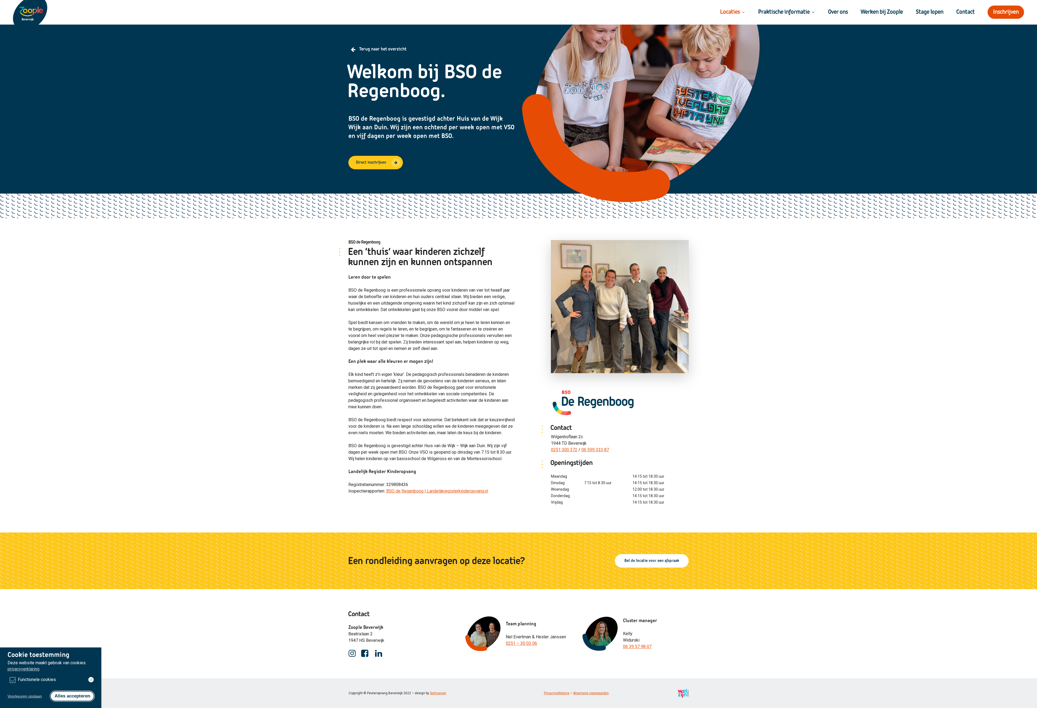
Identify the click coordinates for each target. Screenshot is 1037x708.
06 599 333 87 (595, 449)
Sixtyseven (438, 693)
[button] (375, 162)
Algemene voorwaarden (591, 693)
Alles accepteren (72, 696)
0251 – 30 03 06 (521, 643)
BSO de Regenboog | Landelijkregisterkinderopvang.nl (437, 491)
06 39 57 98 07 (637, 646)
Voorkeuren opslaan (25, 696)
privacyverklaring (23, 669)
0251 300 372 (564, 449)
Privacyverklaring (556, 693)
